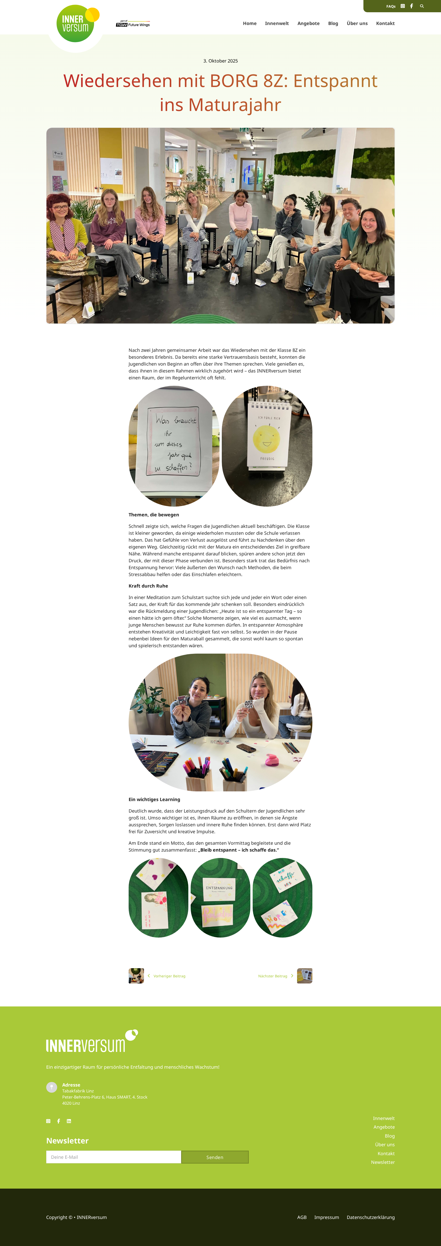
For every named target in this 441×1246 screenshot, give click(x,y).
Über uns (357, 23)
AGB (302, 1217)
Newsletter (383, 1162)
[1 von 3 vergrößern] (181, 864)
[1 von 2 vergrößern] (212, 392)
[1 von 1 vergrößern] (305, 660)
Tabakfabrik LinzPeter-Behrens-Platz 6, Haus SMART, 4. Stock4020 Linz (105, 1097)
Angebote (309, 23)
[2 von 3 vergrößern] (243, 864)
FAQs (391, 6)
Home (250, 23)
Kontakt (385, 23)
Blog (333, 23)
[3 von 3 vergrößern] (305, 864)
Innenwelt (277, 23)
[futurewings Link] (133, 23)
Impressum (326, 1217)
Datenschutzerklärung (371, 1217)
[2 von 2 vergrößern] (305, 392)
